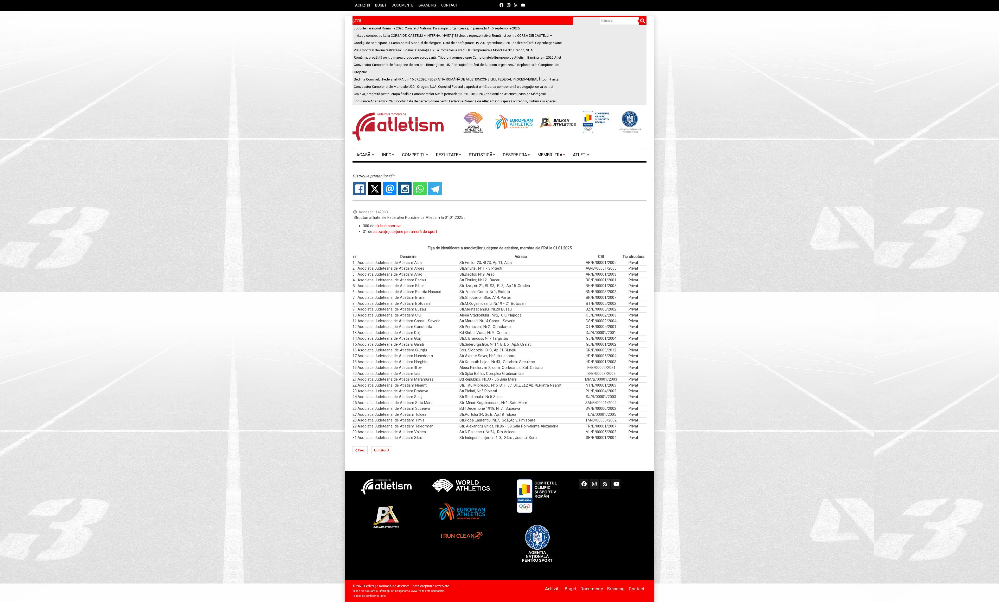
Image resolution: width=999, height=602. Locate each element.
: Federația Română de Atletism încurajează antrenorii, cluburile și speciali (455, 101)
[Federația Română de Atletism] (398, 127)
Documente (402, 5)
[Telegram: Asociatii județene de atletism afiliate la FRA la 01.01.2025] (435, 188)
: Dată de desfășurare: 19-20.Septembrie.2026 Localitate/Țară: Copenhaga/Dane (458, 43)
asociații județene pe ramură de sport (405, 231)
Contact (449, 5)
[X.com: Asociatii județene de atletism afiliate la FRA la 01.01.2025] (374, 188)
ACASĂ (364, 154)
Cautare (642, 21)
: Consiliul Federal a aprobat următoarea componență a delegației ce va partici (453, 87)
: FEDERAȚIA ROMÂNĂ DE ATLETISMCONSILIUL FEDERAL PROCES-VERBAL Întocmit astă (456, 79)
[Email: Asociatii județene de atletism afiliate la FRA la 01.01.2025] (389, 188)
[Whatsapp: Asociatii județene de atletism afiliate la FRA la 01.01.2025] (420, 188)
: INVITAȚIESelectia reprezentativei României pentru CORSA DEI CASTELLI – (453, 36)
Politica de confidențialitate (369, 596)
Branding (427, 5)
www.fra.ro (417, 591)
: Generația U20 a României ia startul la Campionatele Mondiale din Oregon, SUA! (444, 50)
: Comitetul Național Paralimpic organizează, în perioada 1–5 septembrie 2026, (437, 28)
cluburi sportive (388, 226)
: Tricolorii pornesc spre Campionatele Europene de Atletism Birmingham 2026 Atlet (457, 57)
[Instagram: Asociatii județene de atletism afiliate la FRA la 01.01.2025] (405, 188)
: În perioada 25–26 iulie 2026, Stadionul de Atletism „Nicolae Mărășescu (451, 94)
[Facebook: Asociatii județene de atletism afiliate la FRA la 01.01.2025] (359, 188)
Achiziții (362, 5)
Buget (381, 5)
